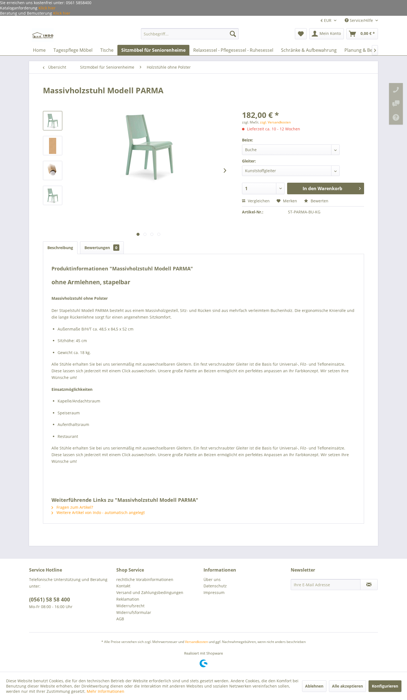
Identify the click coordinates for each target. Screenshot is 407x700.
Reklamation (127, 599)
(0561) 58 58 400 (49, 599)
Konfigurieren (385, 686)
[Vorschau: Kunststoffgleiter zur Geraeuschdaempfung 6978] (52, 170)
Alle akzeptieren (347, 686)
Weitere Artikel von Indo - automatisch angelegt (100, 512)
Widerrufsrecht (130, 605)
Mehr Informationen (105, 691)
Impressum (214, 592)
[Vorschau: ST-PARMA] (52, 195)
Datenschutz (215, 585)
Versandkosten (196, 641)
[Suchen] (233, 33)
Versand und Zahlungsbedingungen (149, 592)
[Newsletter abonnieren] (369, 584)
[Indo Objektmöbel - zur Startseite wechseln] (43, 35)
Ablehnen (314, 686)
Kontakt (123, 585)
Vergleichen (258, 200)
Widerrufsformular (133, 612)
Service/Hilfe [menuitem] (361, 20)
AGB (120, 618)
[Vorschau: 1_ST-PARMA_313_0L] (52, 120)
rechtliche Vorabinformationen (144, 579)
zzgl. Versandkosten (275, 122)
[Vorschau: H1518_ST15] (52, 145)
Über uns (212, 579)
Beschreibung (60, 247)
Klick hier (46, 8)
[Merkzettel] (301, 33)
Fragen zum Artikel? (74, 507)
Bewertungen (100, 247)
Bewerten (319, 200)
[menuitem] (190, 33)
